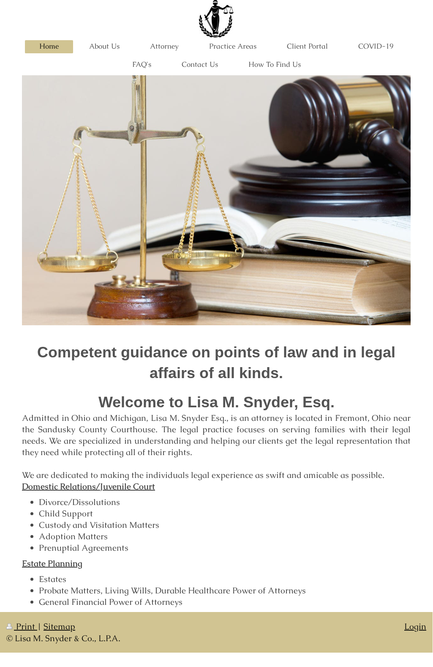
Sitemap (59, 626)
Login (415, 626)
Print (25, 626)
